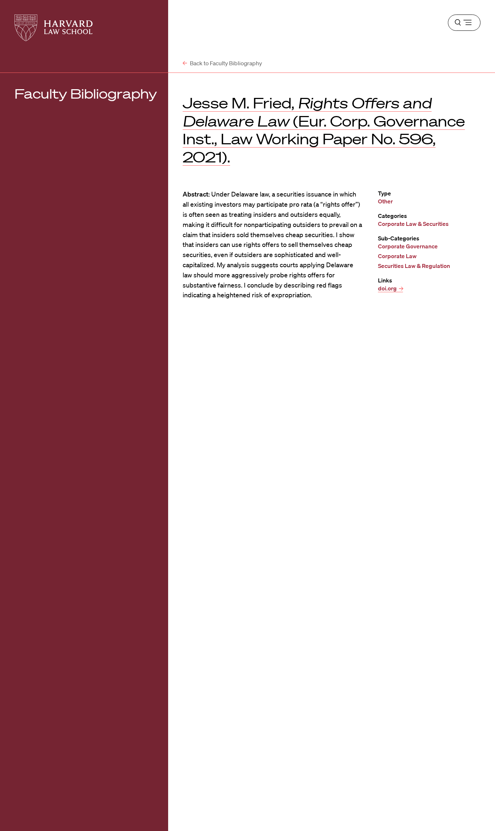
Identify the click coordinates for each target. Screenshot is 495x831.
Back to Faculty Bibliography (225, 63)
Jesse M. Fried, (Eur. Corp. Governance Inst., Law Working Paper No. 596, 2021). (324, 130)
